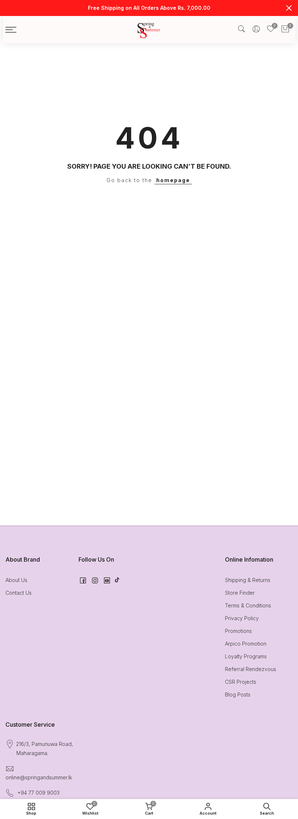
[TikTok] (117, 580)
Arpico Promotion (245, 644)
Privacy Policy (242, 618)
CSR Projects (240, 682)
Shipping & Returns (247, 580)
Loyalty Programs (246, 656)
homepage (173, 180)
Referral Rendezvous (250, 669)
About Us (16, 580)
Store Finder (240, 593)
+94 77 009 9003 (38, 793)
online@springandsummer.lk (38, 777)
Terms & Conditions (248, 605)
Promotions (238, 631)
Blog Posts (237, 694)
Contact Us (18, 593)
